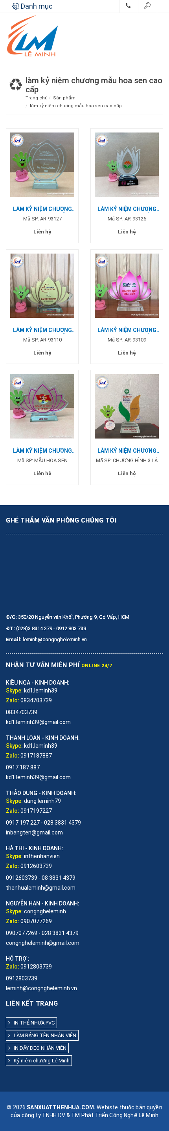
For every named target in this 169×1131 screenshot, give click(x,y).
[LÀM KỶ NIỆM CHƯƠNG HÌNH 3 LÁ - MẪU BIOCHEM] (127, 406)
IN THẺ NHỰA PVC (32, 1023)
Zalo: (12, 700)
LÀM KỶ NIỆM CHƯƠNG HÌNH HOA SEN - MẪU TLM (126, 330)
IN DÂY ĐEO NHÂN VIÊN (38, 1048)
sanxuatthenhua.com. (61, 1107)
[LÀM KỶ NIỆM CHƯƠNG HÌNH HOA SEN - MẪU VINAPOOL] (42, 164)
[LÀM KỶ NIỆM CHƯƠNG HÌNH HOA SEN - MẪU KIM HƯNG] (42, 285)
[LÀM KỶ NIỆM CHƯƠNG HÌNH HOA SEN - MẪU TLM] (127, 285)
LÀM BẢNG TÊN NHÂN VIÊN (43, 1035)
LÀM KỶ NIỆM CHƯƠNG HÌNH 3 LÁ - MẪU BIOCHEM (126, 451)
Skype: (14, 690)
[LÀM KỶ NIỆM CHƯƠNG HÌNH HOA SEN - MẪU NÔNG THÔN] (127, 164)
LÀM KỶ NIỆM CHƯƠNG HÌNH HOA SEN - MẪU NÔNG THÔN (126, 209)
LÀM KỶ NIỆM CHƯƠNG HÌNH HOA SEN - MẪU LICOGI (42, 451)
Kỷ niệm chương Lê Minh (40, 1061)
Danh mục (36, 6)
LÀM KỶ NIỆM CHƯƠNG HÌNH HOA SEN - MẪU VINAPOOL (42, 209)
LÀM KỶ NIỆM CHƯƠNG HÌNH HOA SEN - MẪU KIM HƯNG (42, 330)
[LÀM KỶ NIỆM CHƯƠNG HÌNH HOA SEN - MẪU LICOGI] (42, 406)
